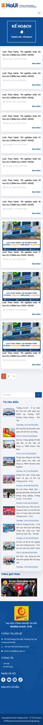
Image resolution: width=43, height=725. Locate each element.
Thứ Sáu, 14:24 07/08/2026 (15, 80)
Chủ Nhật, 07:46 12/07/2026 (16, 166)
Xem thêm (36, 63)
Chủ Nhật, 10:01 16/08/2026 (16, 59)
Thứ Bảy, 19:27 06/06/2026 (15, 360)
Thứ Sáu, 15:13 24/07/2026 (15, 123)
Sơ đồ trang (8, 667)
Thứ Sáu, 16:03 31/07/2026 (15, 102)
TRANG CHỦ (16, 37)
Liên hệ (6, 663)
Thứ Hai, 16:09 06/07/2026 (15, 187)
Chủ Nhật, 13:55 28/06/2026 (16, 209)
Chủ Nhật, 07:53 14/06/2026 (16, 310)
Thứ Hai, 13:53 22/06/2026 (15, 259)
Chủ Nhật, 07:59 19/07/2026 (16, 145)
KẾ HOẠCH (27, 37)
